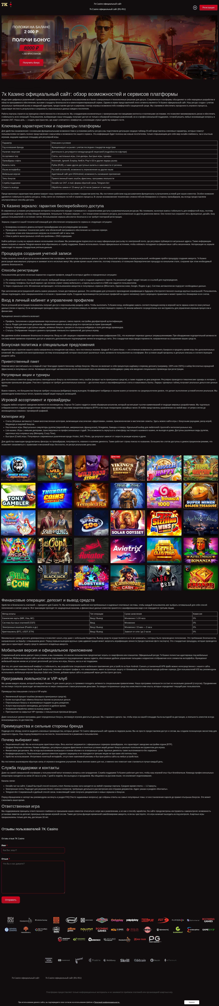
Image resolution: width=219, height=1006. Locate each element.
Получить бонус (31, 62)
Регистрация (208, 7)
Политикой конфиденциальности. (107, 1002)
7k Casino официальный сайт (107, 4)
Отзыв (5, 859)
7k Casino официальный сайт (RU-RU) (107, 9)
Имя (4, 845)
